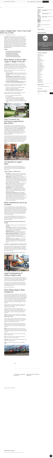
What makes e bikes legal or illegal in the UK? (13, 51)
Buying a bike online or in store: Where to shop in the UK (47, 16)
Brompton (18, 128)
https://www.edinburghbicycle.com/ (45, 48)
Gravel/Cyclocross (40, 69)
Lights (38, 73)
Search (51, 93)
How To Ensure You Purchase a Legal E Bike (13, 52)
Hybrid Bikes (39, 70)
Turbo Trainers (39, 79)
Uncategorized (40, 80)
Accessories (39, 54)
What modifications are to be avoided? (12, 54)
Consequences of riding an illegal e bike (12, 55)
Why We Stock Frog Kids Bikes (46, 20)
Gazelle (7, 128)
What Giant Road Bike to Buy (46, 24)
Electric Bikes (39, 64)
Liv (4, 128)
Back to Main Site (45, 1)
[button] (51, 456)
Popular (15, 363)
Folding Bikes (39, 68)
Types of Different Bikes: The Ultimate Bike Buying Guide (47, 10)
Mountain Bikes (40, 74)
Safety (38, 78)
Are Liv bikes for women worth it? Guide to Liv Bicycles (46, 13)
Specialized (21, 127)
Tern (22, 128)
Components (39, 59)
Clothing (39, 58)
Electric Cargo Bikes (40, 65)
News (38, 75)
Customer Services (40, 60)
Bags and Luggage (40, 55)
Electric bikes (6, 36)
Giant (25, 127)
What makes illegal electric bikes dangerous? (13, 56)
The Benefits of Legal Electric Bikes (12, 53)
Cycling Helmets (40, 63)
